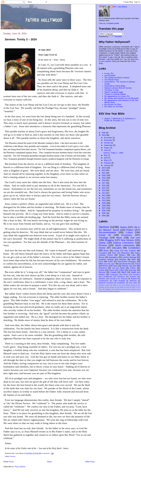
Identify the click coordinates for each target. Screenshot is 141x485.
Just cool (135, 238)
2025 (104, 133)
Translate (118, 36)
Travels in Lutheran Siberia (115, 94)
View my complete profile (109, 23)
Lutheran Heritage (129, 257)
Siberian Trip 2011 (129, 266)
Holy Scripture (130, 251)
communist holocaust (121, 289)
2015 (104, 188)
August (107, 148)
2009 (104, 203)
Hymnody (132, 270)
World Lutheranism (125, 245)
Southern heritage (106, 259)
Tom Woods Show (111, 80)
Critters (133, 268)
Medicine (133, 281)
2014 (104, 190)
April (106, 158)
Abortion (102, 278)
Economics (126, 235)
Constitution (134, 248)
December (108, 138)
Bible (134, 259)
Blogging (109, 240)
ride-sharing (113, 291)
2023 (104, 168)
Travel (137, 264)
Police (125, 274)
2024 (104, 135)
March (106, 160)
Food (101, 261)
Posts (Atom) (20, 467)
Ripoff (123, 272)
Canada (113, 272)
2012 (104, 195)
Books (106, 251)
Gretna (101, 270)
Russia (101, 257)
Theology (103, 238)
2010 (104, 200)
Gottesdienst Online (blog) (114, 86)
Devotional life (125, 264)
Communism (103, 281)
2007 (104, 208)
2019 (104, 178)
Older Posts (90, 462)
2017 (104, 183)
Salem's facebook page (113, 92)
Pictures (103, 245)
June (106, 150)
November (108, 140)
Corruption (103, 253)
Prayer (115, 266)
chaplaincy (108, 289)
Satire (110, 261)
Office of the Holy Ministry (121, 285)
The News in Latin (111, 90)
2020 (104, 175)
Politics (130, 230)
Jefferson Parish (104, 285)
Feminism (103, 268)
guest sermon (103, 291)
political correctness (123, 243)
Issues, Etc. (109, 73)
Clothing (101, 287)
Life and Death (118, 268)
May (106, 155)
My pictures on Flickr (112, 104)
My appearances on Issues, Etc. (117, 96)
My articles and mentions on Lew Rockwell (121, 98)
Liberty (102, 243)
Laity (127, 287)
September (108, 145)
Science (133, 276)
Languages (114, 274)
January (107, 165)
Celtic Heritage (119, 281)
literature (122, 259)
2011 (104, 198)
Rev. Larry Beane (120, 7)
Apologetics (113, 257)
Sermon (12, 456)
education (117, 248)
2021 (104, 173)
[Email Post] (51, 453)
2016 (104, 185)
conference (134, 289)
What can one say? (107, 264)
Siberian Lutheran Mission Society (118, 88)
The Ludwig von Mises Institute (116, 78)
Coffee (121, 270)
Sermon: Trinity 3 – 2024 (21, 39)
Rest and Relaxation (121, 253)
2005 (104, 213)
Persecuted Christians (127, 261)
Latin (133, 255)
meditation (121, 283)
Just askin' (120, 287)
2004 (104, 216)
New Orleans (127, 240)
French (111, 270)
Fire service (110, 287)
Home (49, 462)
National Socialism (106, 283)
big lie (135, 285)
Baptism (134, 278)
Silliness (122, 255)
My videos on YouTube (113, 107)
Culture (129, 232)
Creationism (107, 276)
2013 (104, 193)
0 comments (45, 453)
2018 (104, 180)
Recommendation (107, 232)
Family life (105, 235)
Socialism (136, 274)
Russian (102, 272)
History (123, 227)
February (108, 163)
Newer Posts (8, 462)
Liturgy (116, 251)
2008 (104, 206)
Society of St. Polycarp (118, 278)
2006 (104, 211)
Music (119, 238)
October (107, 143)
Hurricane (121, 276)
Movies (105, 266)
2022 (104, 170)
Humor (102, 248)
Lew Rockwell (109, 76)
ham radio (133, 283)
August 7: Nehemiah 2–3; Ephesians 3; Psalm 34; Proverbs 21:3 (120, 119)
